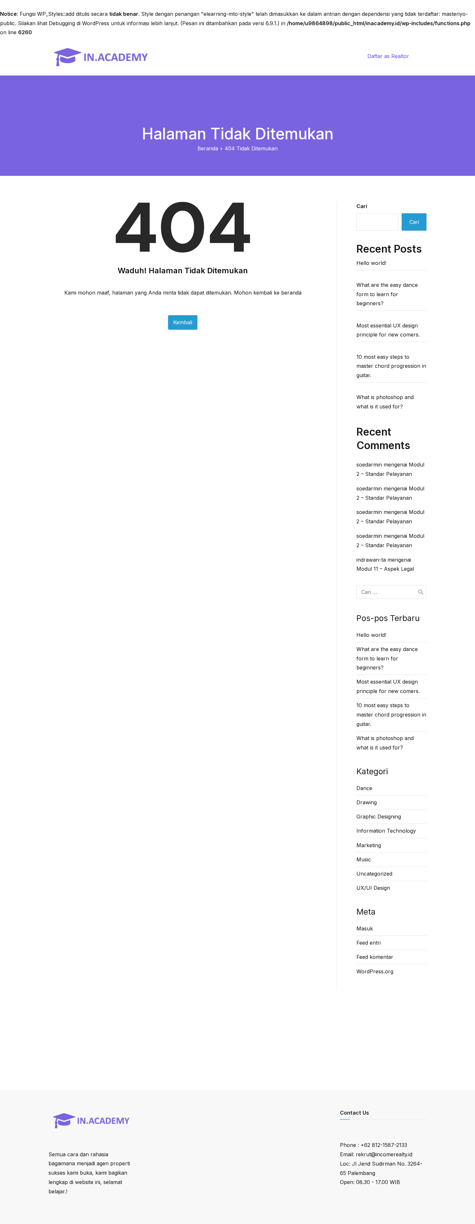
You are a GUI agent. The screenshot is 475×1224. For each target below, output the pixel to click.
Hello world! (371, 263)
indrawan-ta (371, 560)
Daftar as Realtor (388, 56)
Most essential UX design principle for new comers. (388, 330)
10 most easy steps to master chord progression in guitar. (391, 366)
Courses (262, 56)
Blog (288, 56)
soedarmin (369, 464)
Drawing (366, 802)
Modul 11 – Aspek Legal (385, 569)
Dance (364, 788)
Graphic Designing (378, 816)
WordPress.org (374, 971)
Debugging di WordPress (79, 23)
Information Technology (386, 831)
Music (363, 859)
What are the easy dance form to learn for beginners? (387, 294)
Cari (361, 206)
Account (344, 56)
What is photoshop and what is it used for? (385, 402)
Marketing (368, 845)
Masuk (364, 928)
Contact (314, 56)
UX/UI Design (373, 888)
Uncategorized (374, 873)
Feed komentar (374, 957)
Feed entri (368, 942)
